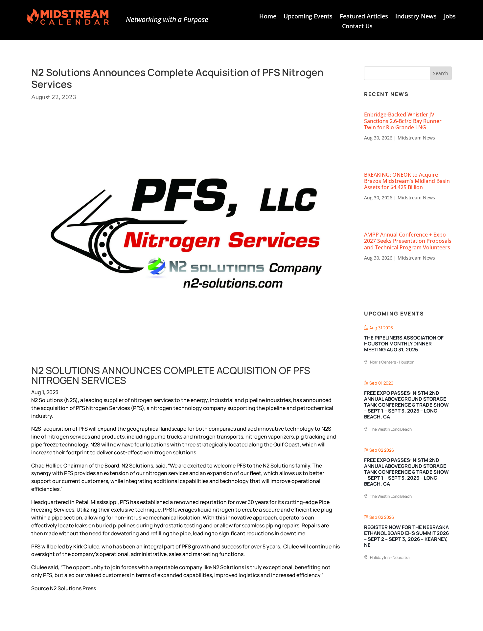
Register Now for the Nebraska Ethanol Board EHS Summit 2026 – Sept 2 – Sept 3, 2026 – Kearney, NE (406, 536)
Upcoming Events (308, 17)
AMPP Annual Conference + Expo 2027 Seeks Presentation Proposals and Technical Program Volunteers (407, 241)
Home (267, 17)
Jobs (450, 17)
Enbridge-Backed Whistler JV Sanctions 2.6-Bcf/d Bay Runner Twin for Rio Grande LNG (403, 121)
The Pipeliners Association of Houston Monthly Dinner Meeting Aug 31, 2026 (404, 343)
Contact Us (357, 27)
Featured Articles (364, 17)
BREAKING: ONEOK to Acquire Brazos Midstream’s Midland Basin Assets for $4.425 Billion (407, 181)
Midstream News (416, 138)
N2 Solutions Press (73, 588)
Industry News (416, 17)
